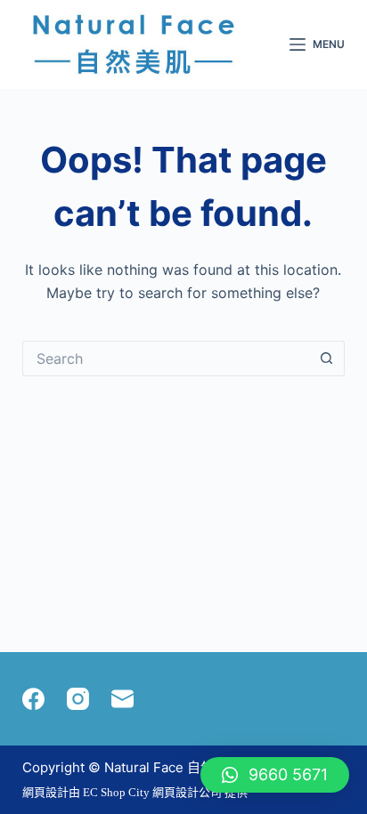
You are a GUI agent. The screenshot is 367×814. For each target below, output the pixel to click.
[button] (274, 775)
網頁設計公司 (187, 792)
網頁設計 (45, 792)
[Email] (122, 699)
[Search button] (327, 358)
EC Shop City (117, 792)
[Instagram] (78, 699)
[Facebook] (33, 699)
